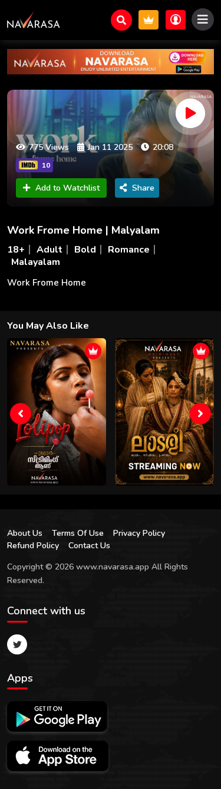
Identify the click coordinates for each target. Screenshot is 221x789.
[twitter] (17, 644)
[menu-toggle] (203, 19)
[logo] (33, 20)
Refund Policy (33, 545)
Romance (129, 249)
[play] (190, 113)
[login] (176, 20)
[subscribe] (148, 20)
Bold (85, 249)
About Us (24, 533)
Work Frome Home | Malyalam (83, 230)
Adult (49, 249)
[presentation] (20, 413)
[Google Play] (57, 716)
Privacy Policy (139, 533)
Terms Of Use (78, 533)
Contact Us (89, 545)
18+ (16, 249)
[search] (121, 20)
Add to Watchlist (67, 188)
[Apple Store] (57, 756)
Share (143, 188)
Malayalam (35, 262)
